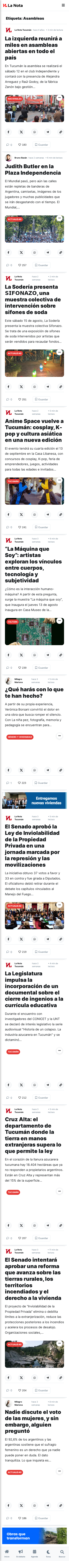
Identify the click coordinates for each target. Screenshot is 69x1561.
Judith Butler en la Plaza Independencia (33, 169)
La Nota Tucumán (23, 30)
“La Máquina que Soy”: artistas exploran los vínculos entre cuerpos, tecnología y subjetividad (33, 565)
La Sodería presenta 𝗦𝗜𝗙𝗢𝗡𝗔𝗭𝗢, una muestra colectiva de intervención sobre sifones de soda (33, 299)
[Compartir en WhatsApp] (34, 132)
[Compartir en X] (21, 132)
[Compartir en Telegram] (47, 132)
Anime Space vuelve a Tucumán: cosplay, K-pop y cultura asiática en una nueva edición (34, 430)
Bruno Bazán (21, 157)
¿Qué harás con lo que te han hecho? (34, 692)
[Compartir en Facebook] (8, 132)
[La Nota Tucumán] (10, 30)
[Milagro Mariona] (10, 680)
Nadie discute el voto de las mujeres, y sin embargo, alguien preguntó (33, 1421)
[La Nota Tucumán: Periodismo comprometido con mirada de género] (13, 5)
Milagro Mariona (19, 681)
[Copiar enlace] (60, 132)
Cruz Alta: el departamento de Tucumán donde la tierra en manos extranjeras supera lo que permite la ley (33, 1135)
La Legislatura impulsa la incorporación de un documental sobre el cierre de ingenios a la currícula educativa (34, 989)
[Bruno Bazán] (10, 157)
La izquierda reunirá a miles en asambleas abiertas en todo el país (33, 48)
